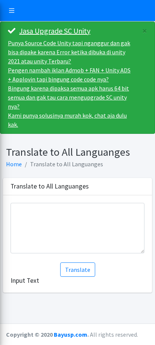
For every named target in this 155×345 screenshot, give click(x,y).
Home (14, 164)
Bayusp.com (70, 334)
